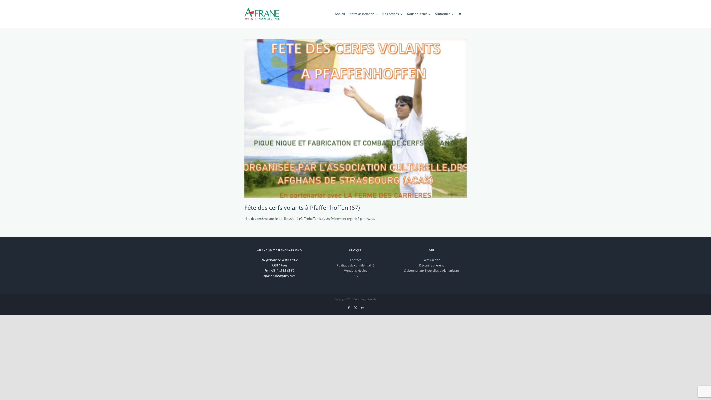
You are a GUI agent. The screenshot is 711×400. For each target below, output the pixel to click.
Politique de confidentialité (355, 265)
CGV (355, 276)
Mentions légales (355, 271)
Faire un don (431, 260)
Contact (355, 260)
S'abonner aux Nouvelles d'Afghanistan (431, 271)
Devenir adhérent (431, 265)
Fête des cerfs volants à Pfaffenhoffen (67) (302, 207)
